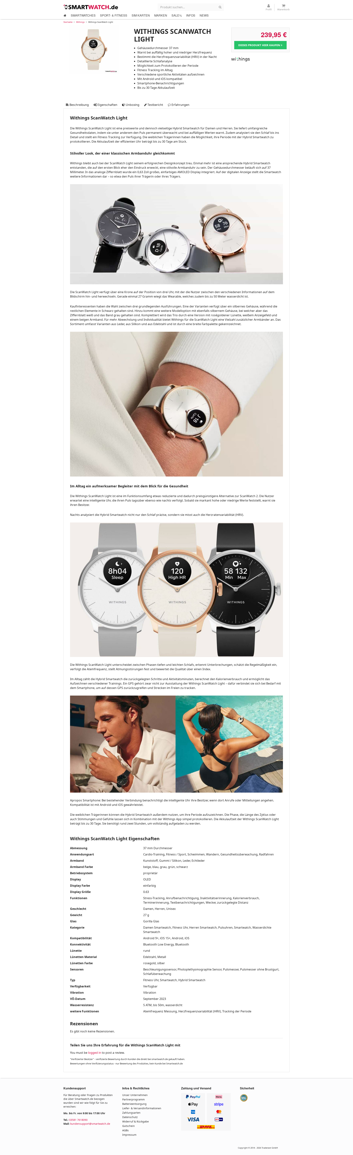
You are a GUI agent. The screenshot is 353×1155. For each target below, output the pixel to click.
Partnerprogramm (133, 1099)
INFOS (190, 15)
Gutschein (128, 1126)
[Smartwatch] (91, 7)
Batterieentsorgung (134, 1104)
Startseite (67, 22)
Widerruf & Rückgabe (135, 1121)
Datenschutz (130, 1117)
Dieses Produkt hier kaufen (259, 45)
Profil (269, 9)
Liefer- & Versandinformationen (141, 1108)
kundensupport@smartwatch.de (90, 1123)
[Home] (65, 15)
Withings (80, 22)
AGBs (125, 1130)
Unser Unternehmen (135, 1095)
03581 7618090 (78, 1120)
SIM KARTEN (141, 15)
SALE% (177, 15)
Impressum (129, 1134)
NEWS (204, 15)
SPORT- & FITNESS (113, 15)
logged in (94, 1053)
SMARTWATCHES (83, 15)
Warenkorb (283, 9)
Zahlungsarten (131, 1112)
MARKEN (160, 15)
